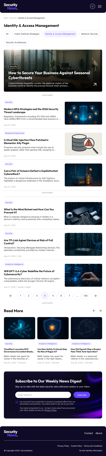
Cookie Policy (76, 446)
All (7, 34)
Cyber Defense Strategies (26, 34)
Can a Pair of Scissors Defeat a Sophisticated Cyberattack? (31, 172)
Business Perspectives (14, 133)
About (99, 433)
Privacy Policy (63, 446)
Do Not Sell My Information (90, 450)
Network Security (89, 34)
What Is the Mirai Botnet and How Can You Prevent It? (29, 211)
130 (86, 295)
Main (6, 18)
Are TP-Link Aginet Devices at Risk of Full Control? (28, 242)
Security (13, 18)
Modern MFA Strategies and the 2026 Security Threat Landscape (31, 111)
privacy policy (50, 410)
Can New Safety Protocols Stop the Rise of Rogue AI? (52, 350)
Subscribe (81, 395)
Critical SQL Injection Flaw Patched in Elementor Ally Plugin (26, 141)
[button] (94, 310)
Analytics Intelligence (14, 264)
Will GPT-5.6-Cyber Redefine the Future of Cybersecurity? (29, 273)
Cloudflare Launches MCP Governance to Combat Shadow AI (19, 350)
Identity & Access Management (60, 34)
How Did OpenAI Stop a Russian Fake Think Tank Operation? (86, 350)
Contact (88, 433)
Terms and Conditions (93, 446)
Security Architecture (16, 42)
